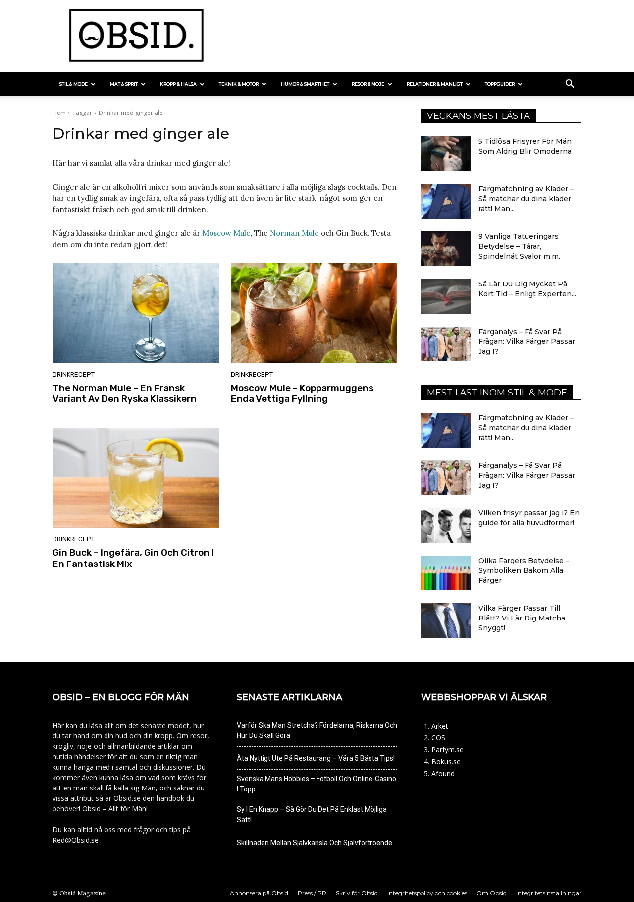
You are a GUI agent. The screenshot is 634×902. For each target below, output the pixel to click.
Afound (443, 773)
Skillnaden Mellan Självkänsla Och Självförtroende (314, 842)
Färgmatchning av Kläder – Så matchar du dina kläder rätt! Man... (526, 198)
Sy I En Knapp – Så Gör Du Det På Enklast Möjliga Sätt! (312, 814)
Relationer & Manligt (435, 84)
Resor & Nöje (368, 84)
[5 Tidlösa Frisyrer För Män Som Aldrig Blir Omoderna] (446, 153)
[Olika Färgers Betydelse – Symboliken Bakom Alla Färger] (446, 573)
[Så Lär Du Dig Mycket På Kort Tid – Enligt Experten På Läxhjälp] (446, 296)
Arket (439, 726)
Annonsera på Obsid (259, 893)
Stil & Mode (73, 84)
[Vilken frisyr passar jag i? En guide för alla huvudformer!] (446, 525)
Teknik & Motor (239, 84)
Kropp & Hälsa (178, 84)
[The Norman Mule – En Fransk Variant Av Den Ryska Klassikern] (136, 313)
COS (438, 737)
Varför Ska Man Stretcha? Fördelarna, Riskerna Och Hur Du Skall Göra (317, 730)
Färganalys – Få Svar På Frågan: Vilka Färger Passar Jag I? (526, 341)
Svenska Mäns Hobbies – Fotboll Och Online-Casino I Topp (316, 784)
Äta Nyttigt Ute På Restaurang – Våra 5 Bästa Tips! (316, 758)
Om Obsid (491, 893)
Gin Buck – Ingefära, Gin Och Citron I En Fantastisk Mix (133, 558)
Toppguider (500, 84)
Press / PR (312, 893)
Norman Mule (294, 233)
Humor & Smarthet (305, 84)
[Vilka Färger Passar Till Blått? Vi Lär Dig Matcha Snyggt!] (446, 620)
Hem (59, 113)
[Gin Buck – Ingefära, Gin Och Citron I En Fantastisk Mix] (136, 478)
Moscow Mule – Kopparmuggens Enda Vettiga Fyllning (302, 393)
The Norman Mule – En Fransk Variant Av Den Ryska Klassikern (125, 393)
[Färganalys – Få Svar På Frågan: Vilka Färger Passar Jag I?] (446, 344)
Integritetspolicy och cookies (427, 893)
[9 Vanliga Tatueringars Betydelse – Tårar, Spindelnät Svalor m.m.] (446, 248)
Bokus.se (446, 761)
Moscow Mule (226, 233)
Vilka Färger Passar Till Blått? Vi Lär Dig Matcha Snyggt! (521, 618)
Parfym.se (447, 749)
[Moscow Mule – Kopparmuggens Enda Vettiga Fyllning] (314, 313)
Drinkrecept (74, 374)
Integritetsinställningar (548, 893)
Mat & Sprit (124, 84)
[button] (569, 85)
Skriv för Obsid (357, 893)
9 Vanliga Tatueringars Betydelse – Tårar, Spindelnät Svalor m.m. (519, 246)
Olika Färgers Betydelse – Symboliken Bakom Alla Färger (523, 570)
